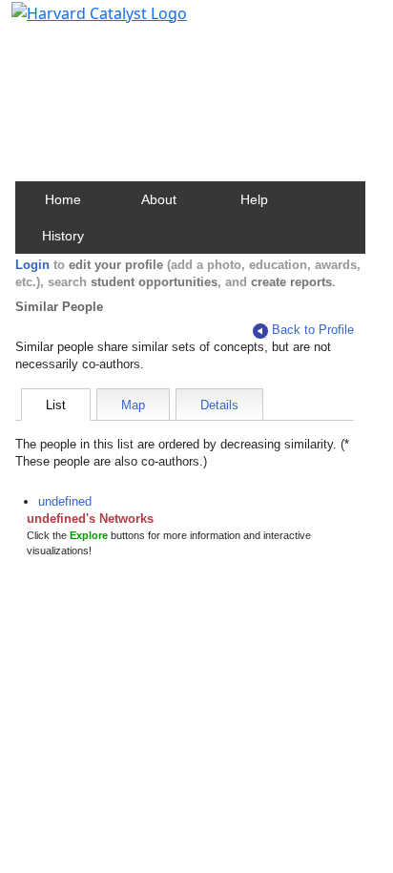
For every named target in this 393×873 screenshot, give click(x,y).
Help (254, 199)
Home (63, 199)
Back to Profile (313, 329)
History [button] (63, 235)
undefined (65, 501)
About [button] (158, 199)
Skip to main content (79, 22)
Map (133, 405)
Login (32, 265)
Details (219, 405)
